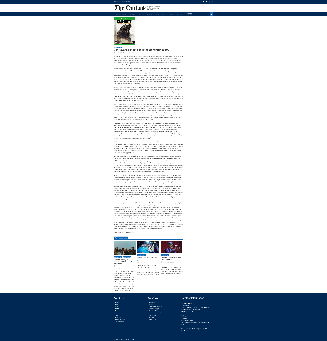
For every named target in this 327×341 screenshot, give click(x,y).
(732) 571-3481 (190, 329)
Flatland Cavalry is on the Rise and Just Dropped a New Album (123, 262)
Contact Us (152, 304)
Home (117, 14)
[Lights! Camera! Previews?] (148, 247)
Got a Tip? (188, 14)
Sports (179, 14)
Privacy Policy (153, 319)
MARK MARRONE (141, 262)
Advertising (152, 315)
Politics (171, 14)
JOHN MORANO (129, 53)
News (124, 14)
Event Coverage (154, 309)
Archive (151, 317)
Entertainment (160, 14)
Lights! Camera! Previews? (147, 258)
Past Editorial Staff (156, 313)
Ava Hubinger (117, 268)
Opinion (132, 14)
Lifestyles (150, 14)
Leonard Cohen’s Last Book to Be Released (171, 259)
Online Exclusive (120, 319)
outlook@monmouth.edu (192, 331)
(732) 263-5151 (202, 329)
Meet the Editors (154, 311)
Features (141, 14)
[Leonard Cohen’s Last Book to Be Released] (172, 247)
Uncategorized (127, 257)
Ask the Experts (119, 321)
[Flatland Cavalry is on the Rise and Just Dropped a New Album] (125, 248)
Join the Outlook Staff (155, 306)
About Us (152, 302)
